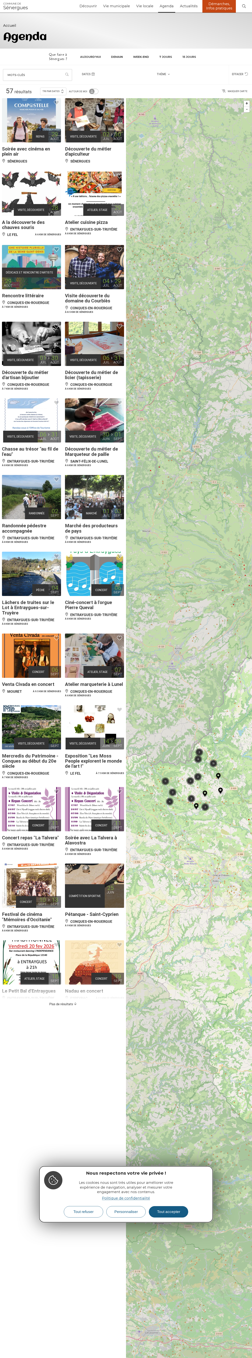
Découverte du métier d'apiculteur (88, 151)
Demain (117, 57)
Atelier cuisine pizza (86, 222)
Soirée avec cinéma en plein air (26, 151)
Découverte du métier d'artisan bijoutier (25, 375)
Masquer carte (237, 91)
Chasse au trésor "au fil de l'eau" (30, 451)
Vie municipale (116, 6)
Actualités (189, 6)
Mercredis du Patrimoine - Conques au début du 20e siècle (30, 761)
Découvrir (88, 6)
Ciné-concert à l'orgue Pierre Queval (88, 605)
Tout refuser (83, 1212)
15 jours (189, 57)
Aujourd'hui (90, 57)
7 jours (165, 57)
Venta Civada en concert (28, 684)
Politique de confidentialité (126, 1198)
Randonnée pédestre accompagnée (24, 528)
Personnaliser (126, 1212)
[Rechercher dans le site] (244, 6)
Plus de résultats (61, 1004)
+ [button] (247, 103)
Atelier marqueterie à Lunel (94, 684)
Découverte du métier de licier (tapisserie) (91, 375)
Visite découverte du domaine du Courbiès (87, 298)
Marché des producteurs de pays (91, 528)
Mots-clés (16, 75)
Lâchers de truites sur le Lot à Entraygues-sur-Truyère (28, 608)
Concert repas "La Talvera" (30, 838)
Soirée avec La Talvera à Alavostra (91, 840)
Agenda (167, 6)
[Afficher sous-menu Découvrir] (98, 6)
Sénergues (15, 6)
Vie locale (144, 6)
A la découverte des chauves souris (23, 225)
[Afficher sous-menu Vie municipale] (131, 6)
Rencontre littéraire (23, 295)
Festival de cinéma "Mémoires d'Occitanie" (27, 917)
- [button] (247, 109)
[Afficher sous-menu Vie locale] (155, 6)
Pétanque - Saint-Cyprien (92, 914)
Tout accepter (168, 1212)
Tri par (51, 91)
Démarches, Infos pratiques (219, 6)
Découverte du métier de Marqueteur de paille (91, 451)
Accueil (9, 25)
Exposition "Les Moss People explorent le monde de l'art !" (93, 761)
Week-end (141, 57)
